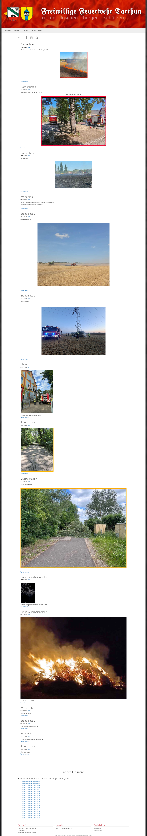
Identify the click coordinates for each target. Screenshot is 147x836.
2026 (29, 47)
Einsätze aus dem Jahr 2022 (31, 787)
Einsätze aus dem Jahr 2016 (31, 799)
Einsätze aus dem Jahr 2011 (31, 809)
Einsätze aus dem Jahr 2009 (31, 813)
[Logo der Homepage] (74, 14)
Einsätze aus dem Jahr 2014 (31, 803)
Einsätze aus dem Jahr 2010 (31, 811)
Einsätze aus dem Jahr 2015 (31, 801)
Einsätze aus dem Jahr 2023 (31, 785)
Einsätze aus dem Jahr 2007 (31, 817)
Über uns (33, 30)
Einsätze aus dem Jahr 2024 (31, 783)
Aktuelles (16, 30)
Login (90, 835)
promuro (85, 835)
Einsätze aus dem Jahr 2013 (31, 805)
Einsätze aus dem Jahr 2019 (31, 793)
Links (40, 30)
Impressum (97, 828)
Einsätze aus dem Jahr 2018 (31, 795)
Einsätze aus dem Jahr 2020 (31, 791)
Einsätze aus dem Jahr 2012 (31, 807)
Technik (25, 30)
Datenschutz (98, 830)
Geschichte (7, 30)
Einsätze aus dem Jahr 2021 (31, 789)
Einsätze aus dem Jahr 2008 (31, 815)
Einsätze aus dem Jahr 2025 (31, 781)
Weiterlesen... (24, 82)
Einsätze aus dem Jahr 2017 (31, 797)
